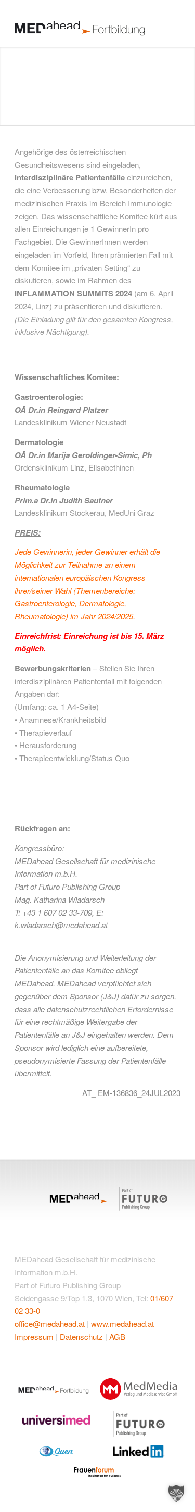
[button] (176, 1493)
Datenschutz (81, 1336)
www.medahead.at (122, 1323)
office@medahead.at (50, 1323)
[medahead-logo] (81, 23)
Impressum (34, 1336)
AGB (117, 1336)
